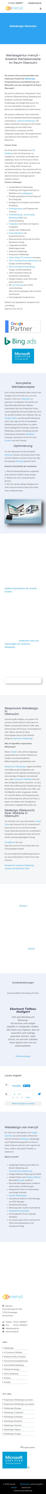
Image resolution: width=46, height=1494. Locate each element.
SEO (11, 261)
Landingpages (27, 193)
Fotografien (13, 224)
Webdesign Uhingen (12, 1434)
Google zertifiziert (33, 1177)
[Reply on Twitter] (13, 1098)
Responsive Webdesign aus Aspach (19, 1404)
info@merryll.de (12, 1328)
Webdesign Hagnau (12, 1430)
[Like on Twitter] (22, 1098)
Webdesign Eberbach (13, 1421)
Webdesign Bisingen (12, 1408)
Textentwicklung (15, 215)
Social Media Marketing (14, 1365)
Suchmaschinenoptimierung (26, 261)
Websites (23, 906)
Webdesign (30, 79)
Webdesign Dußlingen (13, 1417)
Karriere (7, 1378)
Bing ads (20, 1180)
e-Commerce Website (13, 1352)
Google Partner (11, 418)
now (19, 1094)
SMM (20, 218)
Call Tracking (17, 285)
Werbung (8, 455)
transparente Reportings (19, 1211)
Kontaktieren (10, 842)
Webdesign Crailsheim (13, 1413)
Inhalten (14, 752)
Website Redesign (11, 1369)
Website (31, 949)
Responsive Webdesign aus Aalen (18, 1400)
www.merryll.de (12, 1332)
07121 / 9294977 (19, 1322)
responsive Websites (23, 779)
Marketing (30, 434)
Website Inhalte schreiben (15, 1357)
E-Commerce (26, 258)
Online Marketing (11, 1374)
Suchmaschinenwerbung (24, 267)
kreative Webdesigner (18, 1196)
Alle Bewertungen (23, 1056)
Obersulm (26, 399)
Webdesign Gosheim (13, 1425)
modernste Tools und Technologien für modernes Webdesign (22, 644)
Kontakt (7, 1382)
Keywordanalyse (16, 233)
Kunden (8, 441)
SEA (11, 267)
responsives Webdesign (23, 738)
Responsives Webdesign (15, 767)
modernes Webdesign (26, 121)
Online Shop (14, 258)
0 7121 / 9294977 (15, 3)
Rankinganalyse (16, 209)
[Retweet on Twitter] (18, 1098)
